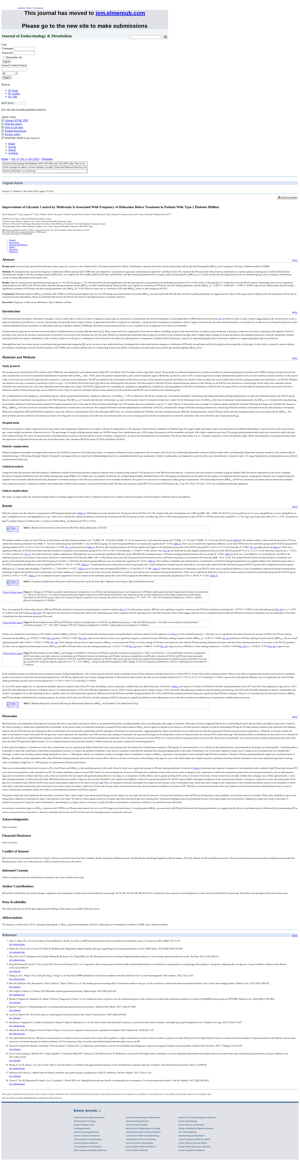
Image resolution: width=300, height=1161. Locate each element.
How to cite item (14, 127)
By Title (12, 96)
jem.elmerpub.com (120, 13)
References (13, 252)
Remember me (14, 57)
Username (7, 48)
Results (12, 247)
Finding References (15, 130)
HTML (18, 120)
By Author (14, 93)
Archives (13, 153)
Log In (12, 146)
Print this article (13, 123)
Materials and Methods (18, 245)
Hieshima (47, 158)
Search (12, 149)
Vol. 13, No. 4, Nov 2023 (25, 158)
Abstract (9, 120)
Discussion (13, 249)
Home (11, 143)
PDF (25, 120)
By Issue (13, 90)
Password (7, 52)
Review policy (13, 134)
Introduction (14, 243)
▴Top (295, 260)
